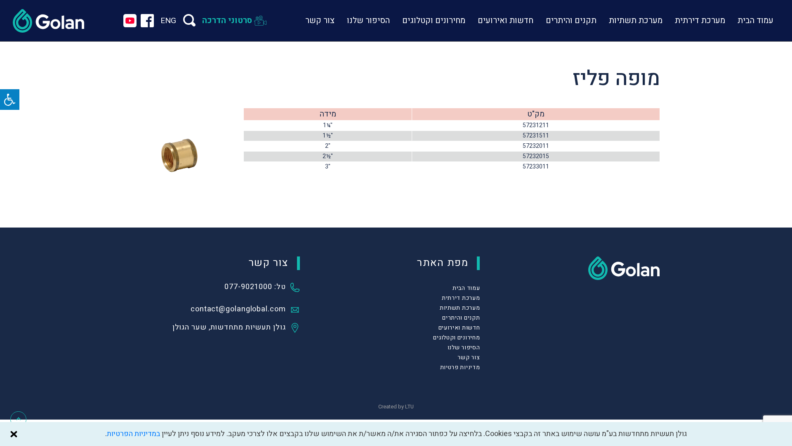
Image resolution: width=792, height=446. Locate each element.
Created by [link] (396, 406)
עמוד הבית (755, 20)
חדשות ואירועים (505, 20)
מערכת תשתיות (635, 20)
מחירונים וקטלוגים (433, 20)
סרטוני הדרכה (227, 20)
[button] (9, 99)
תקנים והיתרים (571, 20)
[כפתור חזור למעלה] (18, 419)
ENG (168, 20)
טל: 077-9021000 (255, 287)
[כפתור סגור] (13, 434)
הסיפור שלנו (368, 20)
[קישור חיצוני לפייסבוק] (147, 20)
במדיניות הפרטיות (133, 433)
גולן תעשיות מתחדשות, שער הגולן (229, 328)
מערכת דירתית (700, 20)
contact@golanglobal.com (238, 310)
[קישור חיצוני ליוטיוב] (130, 20)
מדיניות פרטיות (460, 367)
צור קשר (320, 20)
